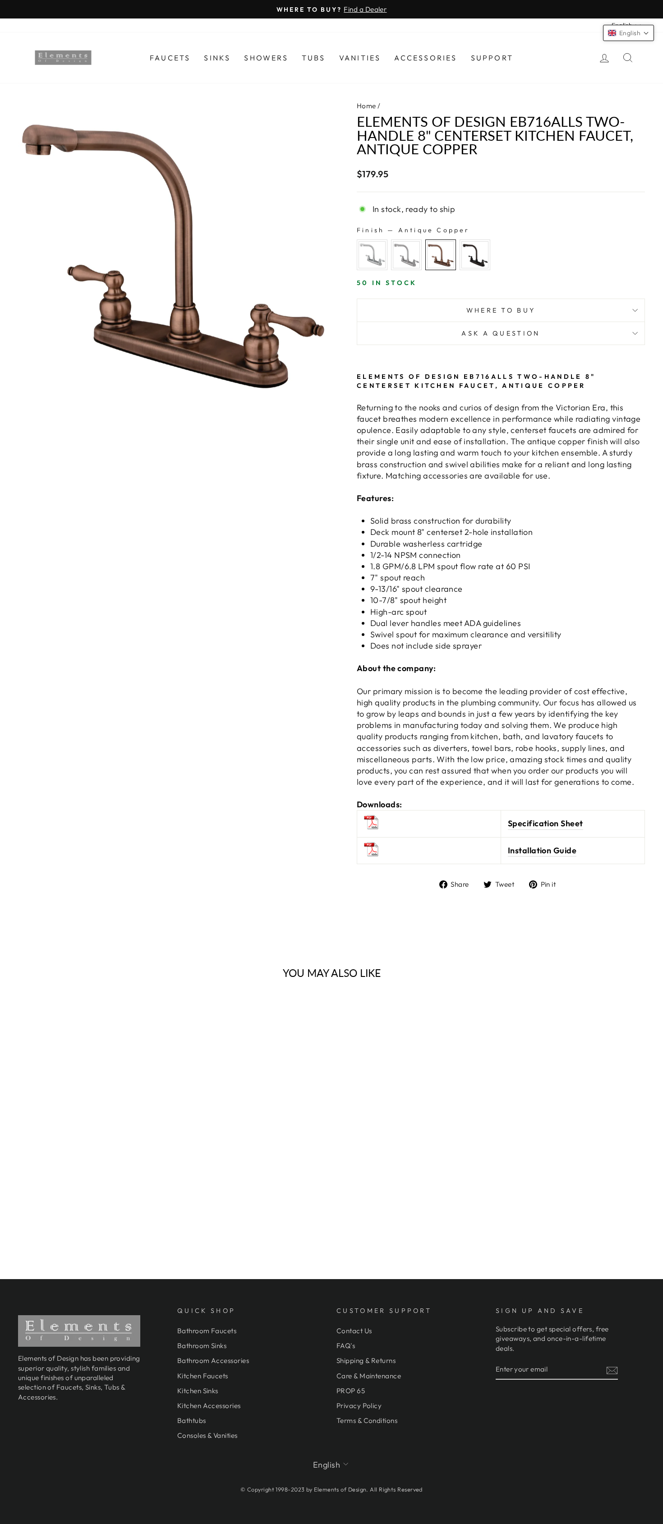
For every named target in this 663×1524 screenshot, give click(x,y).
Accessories (425, 57)
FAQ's (345, 1345)
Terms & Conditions (366, 1420)
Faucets (170, 57)
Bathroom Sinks (201, 1345)
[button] (628, 33)
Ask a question (500, 333)
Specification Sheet (545, 823)
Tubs (314, 57)
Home (366, 105)
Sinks (217, 57)
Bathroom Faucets (206, 1330)
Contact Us (354, 1330)
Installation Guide (542, 850)
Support (492, 57)
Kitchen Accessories (209, 1405)
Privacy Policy (359, 1405)
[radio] (372, 254)
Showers (266, 57)
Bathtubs (191, 1420)
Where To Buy (501, 310)
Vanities (360, 57)
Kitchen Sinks (197, 1390)
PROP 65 (350, 1390)
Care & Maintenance (368, 1376)
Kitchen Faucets (202, 1376)
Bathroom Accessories (213, 1360)
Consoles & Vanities (207, 1435)
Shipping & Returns (366, 1360)
